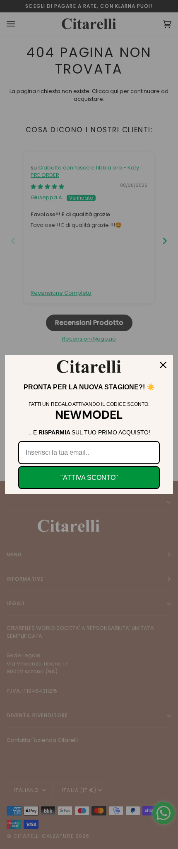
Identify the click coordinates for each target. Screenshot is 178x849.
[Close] (163, 365)
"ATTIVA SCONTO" (89, 477)
